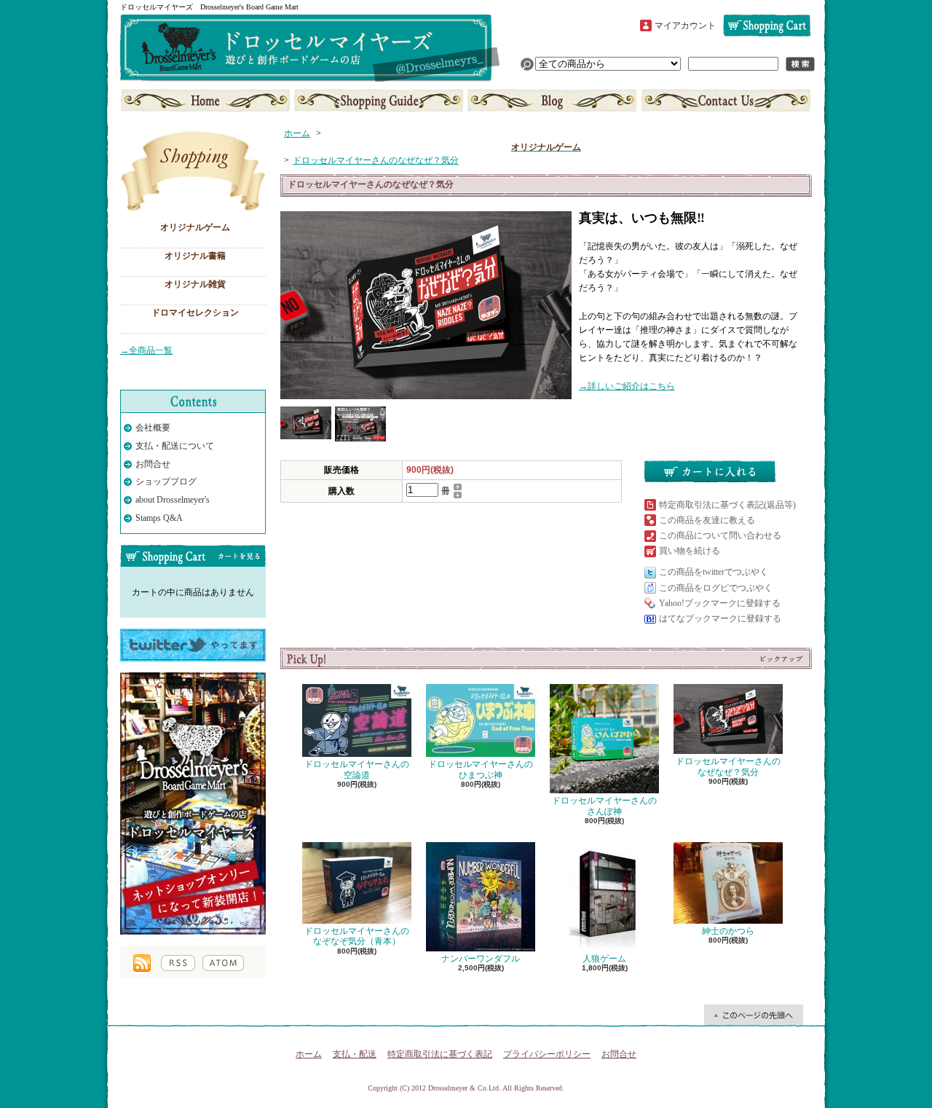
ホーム (206, 100)
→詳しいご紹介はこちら (627, 386)
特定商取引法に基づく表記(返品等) (727, 505)
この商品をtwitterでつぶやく (713, 572)
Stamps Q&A (159, 518)
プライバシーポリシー (547, 1054)
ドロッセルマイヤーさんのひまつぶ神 (480, 769)
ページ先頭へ (753, 1015)
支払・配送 (354, 1054)
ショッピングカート (766, 25)
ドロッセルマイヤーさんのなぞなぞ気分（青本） (356, 936)
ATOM (223, 963)
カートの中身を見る (193, 556)
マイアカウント (685, 25)
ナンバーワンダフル (480, 959)
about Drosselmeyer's (172, 500)
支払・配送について (379, 100)
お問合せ (724, 100)
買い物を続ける (689, 551)
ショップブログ (552, 100)
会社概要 (152, 428)
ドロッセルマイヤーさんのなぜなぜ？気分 (376, 160)
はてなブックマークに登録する (720, 618)
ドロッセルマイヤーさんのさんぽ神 (604, 805)
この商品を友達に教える (707, 520)
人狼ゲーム (604, 959)
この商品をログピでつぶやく (716, 588)
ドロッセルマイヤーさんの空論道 (356, 769)
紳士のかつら (728, 931)
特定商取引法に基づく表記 (439, 1054)
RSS (178, 963)
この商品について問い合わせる (720, 535)
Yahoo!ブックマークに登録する (720, 603)
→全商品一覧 (146, 350)
